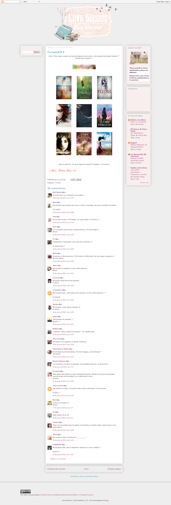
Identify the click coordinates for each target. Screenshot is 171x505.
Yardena (56, 422)
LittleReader (57, 444)
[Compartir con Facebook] (78, 180)
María (55, 202)
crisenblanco (57, 290)
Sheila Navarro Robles (61, 349)
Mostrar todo (144, 182)
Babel (55, 253)
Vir (54, 239)
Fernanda (56, 371)
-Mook (55, 434)
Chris (55, 227)
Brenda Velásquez (59, 361)
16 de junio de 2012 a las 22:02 (63, 395)
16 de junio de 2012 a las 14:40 (63, 285)
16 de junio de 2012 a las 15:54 (63, 344)
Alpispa (55, 304)
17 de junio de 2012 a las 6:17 (63, 408)
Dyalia (55, 316)
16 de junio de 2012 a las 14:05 (63, 249)
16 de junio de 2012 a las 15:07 (63, 324)
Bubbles (56, 329)
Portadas (58, 183)
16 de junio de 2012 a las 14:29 (63, 261)
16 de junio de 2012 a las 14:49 (63, 312)
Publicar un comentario (58, 459)
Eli (54, 412)
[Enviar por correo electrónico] (71, 180)
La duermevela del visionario (138, 155)
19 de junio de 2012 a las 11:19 (63, 440)
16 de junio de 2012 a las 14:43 (63, 300)
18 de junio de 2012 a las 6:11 (63, 418)
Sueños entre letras (139, 168)
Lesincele (56, 278)
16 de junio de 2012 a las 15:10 (63, 334)
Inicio (86, 469)
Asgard (134, 143)
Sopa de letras (58, 385)
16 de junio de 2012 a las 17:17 (63, 367)
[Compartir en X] (76, 180)
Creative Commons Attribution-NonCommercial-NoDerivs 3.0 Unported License (66, 495)
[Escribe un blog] (74, 180)
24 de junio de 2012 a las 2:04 (63, 454)
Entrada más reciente (56, 469)
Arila (54, 217)
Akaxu (55, 265)
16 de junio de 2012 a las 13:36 (63, 234)
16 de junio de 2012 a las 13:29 (63, 222)
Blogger (106, 500)
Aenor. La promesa (138, 122)
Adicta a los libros (138, 120)
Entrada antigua (114, 469)
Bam (54, 400)
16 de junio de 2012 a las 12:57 (63, 198)
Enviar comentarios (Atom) (89, 476)
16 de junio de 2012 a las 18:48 (63, 381)
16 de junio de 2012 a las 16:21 (63, 357)
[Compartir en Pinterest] (80, 180)
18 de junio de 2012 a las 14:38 (63, 430)
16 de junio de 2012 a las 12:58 (63, 212)
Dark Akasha (57, 192)
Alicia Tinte (57, 339)
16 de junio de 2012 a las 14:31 (63, 273)
